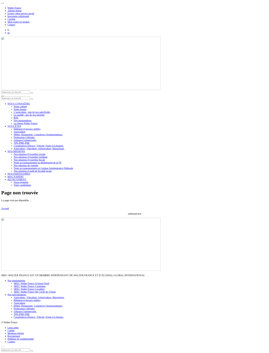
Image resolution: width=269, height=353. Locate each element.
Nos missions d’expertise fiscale (29, 159)
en (8, 32)
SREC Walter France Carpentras (30, 286)
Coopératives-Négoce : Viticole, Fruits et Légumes (39, 145)
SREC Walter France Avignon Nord (31, 283)
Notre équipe (20, 109)
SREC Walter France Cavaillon (29, 289)
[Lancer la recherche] (32, 92)
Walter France (14, 8)
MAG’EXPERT (15, 176)
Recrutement (13, 336)
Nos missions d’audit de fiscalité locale (33, 171)
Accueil (5, 208)
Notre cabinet (20, 106)
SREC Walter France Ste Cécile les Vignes (35, 292)
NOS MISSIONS (16, 151)
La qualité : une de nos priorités (29, 115)
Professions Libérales (24, 137)
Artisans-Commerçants (25, 140)
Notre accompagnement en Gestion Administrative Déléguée (43, 168)
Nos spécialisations (16, 294)
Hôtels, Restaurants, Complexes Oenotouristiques (38, 134)
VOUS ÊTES (14, 126)
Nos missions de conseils (26, 165)
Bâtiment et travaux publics (27, 129)
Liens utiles (13, 327)
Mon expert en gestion (18, 22)
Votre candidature (22, 185)
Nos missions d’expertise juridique (30, 157)
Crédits (10, 330)
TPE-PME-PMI (22, 143)
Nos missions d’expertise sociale (29, 154)
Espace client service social (20, 13)
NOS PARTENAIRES (18, 174)
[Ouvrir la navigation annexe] (2, 3)
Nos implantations (22, 120)
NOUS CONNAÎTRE (18, 103)
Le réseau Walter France (26, 123)
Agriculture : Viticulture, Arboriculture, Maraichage (39, 148)
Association (19, 131)
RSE (16, 117)
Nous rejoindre (21, 182)
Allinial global (14, 10)
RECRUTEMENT (16, 179)
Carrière (11, 19)
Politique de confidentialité (20, 339)
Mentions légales (15, 333)
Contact (11, 24)
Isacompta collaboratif (18, 16)
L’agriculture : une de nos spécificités (32, 112)
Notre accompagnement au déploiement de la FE (37, 162)
